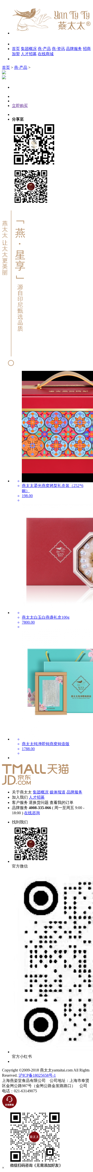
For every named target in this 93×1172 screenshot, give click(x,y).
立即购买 (20, 105)
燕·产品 (44, 49)
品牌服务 (74, 49)
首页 (16, 49)
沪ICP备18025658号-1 (37, 1075)
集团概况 (29, 49)
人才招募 (29, 54)
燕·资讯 (58, 49)
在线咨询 (32, 813)
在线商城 (46, 54)
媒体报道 (57, 792)
